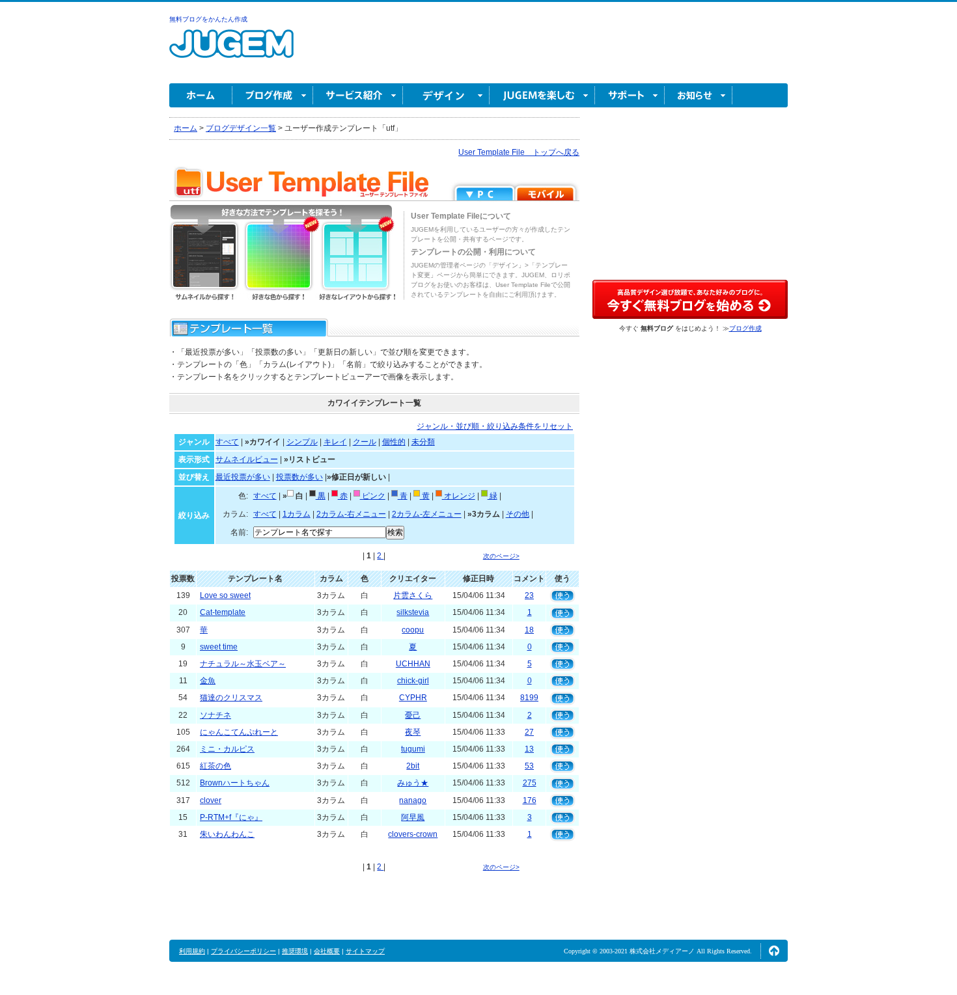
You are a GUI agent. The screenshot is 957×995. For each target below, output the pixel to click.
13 (529, 749)
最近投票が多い (242, 477)
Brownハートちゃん (235, 782)
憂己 (413, 715)
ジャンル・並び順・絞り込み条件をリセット (495, 426)
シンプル (302, 441)
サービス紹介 (358, 95)
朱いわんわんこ (227, 834)
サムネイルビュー (246, 459)
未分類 (423, 441)
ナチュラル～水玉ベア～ (243, 663)
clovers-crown (412, 834)
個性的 (394, 441)
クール (364, 441)
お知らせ (698, 95)
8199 (529, 697)
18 (529, 629)
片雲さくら (412, 595)
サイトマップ (365, 951)
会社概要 (327, 951)
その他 (517, 514)
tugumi (413, 749)
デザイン (446, 95)
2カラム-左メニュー (427, 514)
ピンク (372, 495)
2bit (412, 765)
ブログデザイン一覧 (241, 128)
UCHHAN (413, 663)
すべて (227, 441)
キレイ (335, 441)
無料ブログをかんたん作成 (208, 19)
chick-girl (413, 680)
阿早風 (412, 817)
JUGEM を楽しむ (542, 95)
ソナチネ (215, 715)
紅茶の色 (215, 765)
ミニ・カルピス (227, 749)
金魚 (207, 680)
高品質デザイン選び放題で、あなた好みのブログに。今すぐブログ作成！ (690, 299)
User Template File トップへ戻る (518, 152)
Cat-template (222, 612)
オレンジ (458, 495)
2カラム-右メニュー (351, 514)
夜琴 (413, 732)
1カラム (297, 514)
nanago (412, 800)
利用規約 (192, 951)
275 (529, 782)
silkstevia (412, 612)
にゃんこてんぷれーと (239, 732)
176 (529, 800)
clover (210, 800)
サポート (630, 95)
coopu (413, 629)
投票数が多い (299, 477)
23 (529, 595)
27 (529, 732)
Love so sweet (225, 595)
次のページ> (501, 556)
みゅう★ (412, 782)
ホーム (200, 95)
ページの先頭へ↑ (774, 951)
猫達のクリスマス (231, 697)
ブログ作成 (272, 95)
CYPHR (413, 697)
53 (529, 765)
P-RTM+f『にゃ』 (231, 817)
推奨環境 (295, 951)
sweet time (219, 646)
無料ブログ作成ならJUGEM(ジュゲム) (231, 51)
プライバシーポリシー (243, 951)
